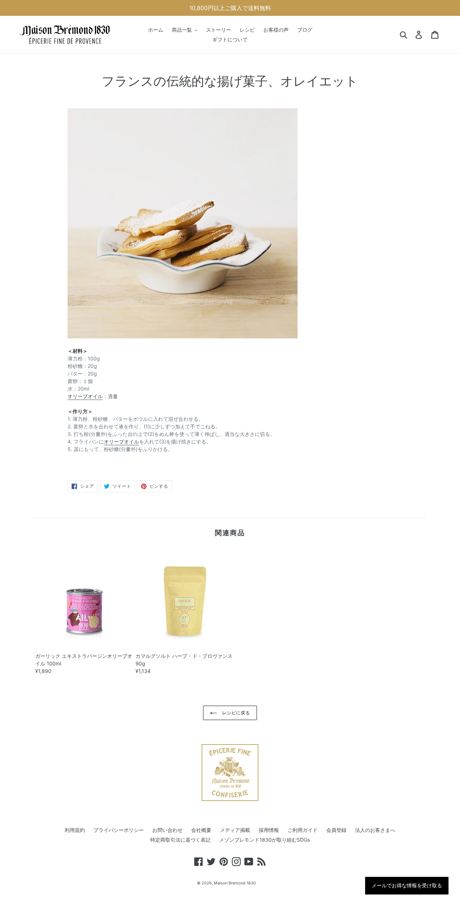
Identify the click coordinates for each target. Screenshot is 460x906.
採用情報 (269, 830)
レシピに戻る (235, 712)
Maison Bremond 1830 (235, 882)
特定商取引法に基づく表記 (180, 840)
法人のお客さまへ (375, 830)
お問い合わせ (167, 830)
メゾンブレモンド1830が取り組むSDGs (264, 840)
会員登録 (336, 830)
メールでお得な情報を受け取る (407, 885)
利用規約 (75, 830)
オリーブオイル (85, 396)
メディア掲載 (235, 830)
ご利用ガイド (303, 830)
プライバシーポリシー (118, 830)
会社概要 (201, 830)
